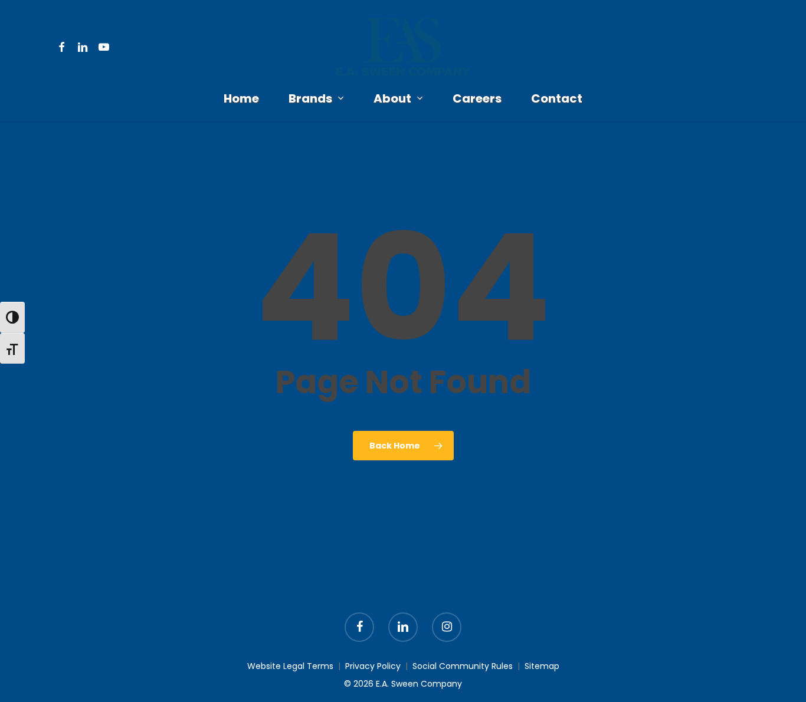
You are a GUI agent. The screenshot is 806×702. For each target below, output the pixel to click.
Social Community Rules (462, 666)
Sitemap (542, 666)
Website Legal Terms (290, 666)
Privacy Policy (373, 666)
